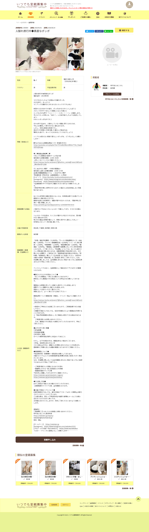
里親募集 (31, 17)
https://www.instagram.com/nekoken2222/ (60, 426)
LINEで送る (109, 31)
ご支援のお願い (85, 17)
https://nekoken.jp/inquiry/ (43, 416)
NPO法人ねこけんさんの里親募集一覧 (118, 99)
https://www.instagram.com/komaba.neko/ (60, 179)
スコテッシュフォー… (122, 477)
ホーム (20, 17)
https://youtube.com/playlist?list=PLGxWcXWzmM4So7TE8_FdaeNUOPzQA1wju (58, 146)
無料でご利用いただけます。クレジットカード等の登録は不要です (71, 8)
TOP (17, 22)
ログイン (65, 505)
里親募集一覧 (77, 445)
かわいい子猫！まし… (74, 477)
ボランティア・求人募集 (113, 503)
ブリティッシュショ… (98, 477)
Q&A (97, 17)
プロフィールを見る (112, 94)
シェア (99, 31)
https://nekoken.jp (52, 424)
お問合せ (111, 506)
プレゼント (71, 17)
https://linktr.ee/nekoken (68, 428)
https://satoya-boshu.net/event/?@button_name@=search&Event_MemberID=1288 (58, 163)
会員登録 (54, 505)
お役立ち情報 (109, 17)
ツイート (90, 31)
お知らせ (118, 506)
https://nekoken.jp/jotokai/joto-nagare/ (48, 375)
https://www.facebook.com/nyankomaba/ (58, 181)
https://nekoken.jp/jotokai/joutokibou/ (48, 377)
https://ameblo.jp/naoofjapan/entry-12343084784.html (54, 205)
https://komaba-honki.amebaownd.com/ (57, 177)
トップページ (84, 503)
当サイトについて (125, 17)
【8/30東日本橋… (26, 477)
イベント (42, 17)
